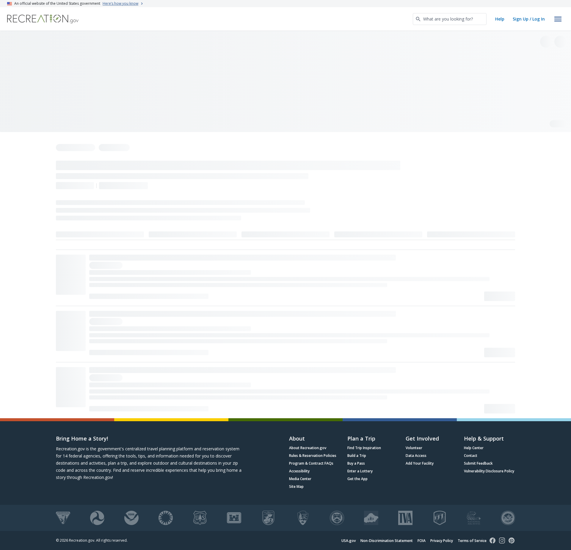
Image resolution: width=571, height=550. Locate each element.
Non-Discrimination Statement (386, 540)
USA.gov (348, 540)
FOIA (422, 540)
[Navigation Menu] (558, 19)
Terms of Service (472, 540)
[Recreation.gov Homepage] (43, 19)
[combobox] (450, 19)
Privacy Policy (441, 540)
